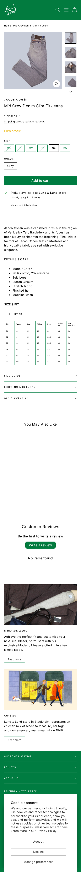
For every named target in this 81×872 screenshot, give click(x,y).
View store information (24, 205)
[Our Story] (40, 689)
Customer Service (18, 756)
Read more (14, 659)
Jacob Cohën (16, 99)
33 (42, 148)
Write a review (40, 545)
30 (9, 148)
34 (54, 148)
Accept (38, 841)
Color (9, 159)
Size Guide (12, 375)
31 (20, 148)
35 (65, 148)
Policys (10, 767)
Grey (10, 165)
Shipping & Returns (20, 387)
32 (31, 148)
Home (7, 25)
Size (7, 141)
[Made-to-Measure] (40, 604)
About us (11, 778)
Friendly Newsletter (20, 791)
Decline (38, 851)
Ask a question (16, 398)
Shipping (9, 121)
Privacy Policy (47, 831)
